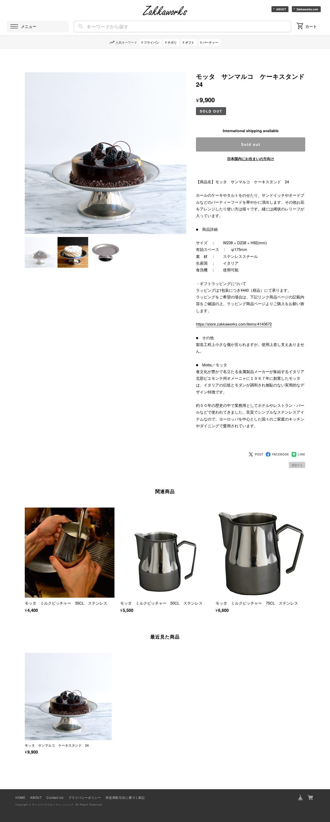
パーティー (210, 42)
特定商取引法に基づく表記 (125, 797)
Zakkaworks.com (307, 9)
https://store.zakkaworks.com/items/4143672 (234, 324)
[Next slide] (305, 695)
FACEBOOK (280, 454)
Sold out (250, 144)
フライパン (151, 42)
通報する (297, 465)
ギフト (189, 42)
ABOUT (281, 9)
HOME (20, 797)
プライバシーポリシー (84, 797)
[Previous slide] (25, 695)
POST (259, 454)
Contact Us (54, 797)
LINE (301, 454)
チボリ (172, 42)
